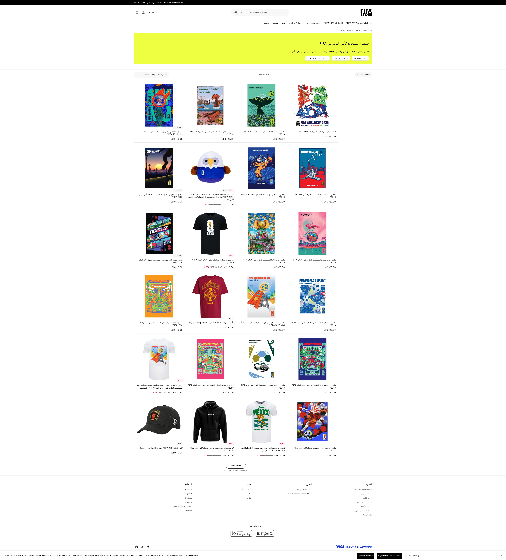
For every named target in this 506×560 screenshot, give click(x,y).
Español (188, 494)
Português (188, 502)
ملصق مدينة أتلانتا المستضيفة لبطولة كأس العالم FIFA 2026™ (264, 261)
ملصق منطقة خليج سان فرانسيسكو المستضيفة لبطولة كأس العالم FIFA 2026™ (262, 323)
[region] (253, 555)
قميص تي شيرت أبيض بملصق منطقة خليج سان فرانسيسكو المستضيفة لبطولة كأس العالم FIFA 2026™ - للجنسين (160, 386)
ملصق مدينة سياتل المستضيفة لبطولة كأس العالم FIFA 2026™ (264, 132)
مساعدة (249, 494)
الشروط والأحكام (366, 506)
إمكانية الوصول (367, 515)
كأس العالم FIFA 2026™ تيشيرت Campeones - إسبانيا (211, 322)
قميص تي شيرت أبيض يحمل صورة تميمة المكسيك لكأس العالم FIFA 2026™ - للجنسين (263, 449)
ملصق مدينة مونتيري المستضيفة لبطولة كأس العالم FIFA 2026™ (314, 386)
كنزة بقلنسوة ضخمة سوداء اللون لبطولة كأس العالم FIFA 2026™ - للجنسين (212, 449)
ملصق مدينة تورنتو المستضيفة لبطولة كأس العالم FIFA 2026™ (315, 449)
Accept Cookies (365, 556)
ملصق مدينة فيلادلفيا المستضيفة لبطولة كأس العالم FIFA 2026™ (314, 323)
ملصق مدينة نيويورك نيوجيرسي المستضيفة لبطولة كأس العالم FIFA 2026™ (161, 132)
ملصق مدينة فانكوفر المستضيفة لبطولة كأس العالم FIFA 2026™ (263, 386)
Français (188, 489)
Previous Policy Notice (363, 489)
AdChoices (367, 498)
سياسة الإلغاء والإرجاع (304, 489)
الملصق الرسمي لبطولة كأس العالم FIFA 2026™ (317, 131)
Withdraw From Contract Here (300, 494)
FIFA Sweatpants (341, 58)
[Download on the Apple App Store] (264, 536)
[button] (137, 12)
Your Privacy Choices (364, 502)
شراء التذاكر (151, 3)
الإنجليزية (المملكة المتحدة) (183, 506)
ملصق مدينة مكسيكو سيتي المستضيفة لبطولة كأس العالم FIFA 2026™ (161, 323)
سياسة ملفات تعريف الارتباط (362, 511)
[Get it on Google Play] (241, 536)
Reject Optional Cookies (389, 556)
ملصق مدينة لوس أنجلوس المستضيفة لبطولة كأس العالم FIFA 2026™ (161, 195)
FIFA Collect (139, 3)
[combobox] (260, 12)
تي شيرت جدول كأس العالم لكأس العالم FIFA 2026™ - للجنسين (212, 261)
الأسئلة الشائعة (247, 489)
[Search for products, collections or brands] (236, 12)
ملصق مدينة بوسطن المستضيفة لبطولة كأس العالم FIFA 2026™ (212, 132)
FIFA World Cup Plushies (317, 58)
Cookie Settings (412, 556)
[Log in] (143, 12)
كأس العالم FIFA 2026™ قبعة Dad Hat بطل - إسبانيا (161, 448)
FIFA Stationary (360, 58)
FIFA (159, 3)
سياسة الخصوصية (366, 494)
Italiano (189, 511)
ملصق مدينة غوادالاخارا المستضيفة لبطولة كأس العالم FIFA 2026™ (211, 386)
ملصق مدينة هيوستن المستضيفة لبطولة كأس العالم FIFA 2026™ (263, 195)
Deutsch (188, 498)
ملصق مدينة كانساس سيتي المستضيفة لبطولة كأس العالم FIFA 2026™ (160, 261)
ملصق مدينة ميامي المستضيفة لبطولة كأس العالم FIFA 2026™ (314, 261)
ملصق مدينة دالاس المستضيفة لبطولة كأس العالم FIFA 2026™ (315, 195)
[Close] (502, 555)
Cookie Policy (191, 555)
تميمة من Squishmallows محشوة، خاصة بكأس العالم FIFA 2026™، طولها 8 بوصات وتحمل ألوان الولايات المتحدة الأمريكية (211, 197)
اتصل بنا (249, 498)
